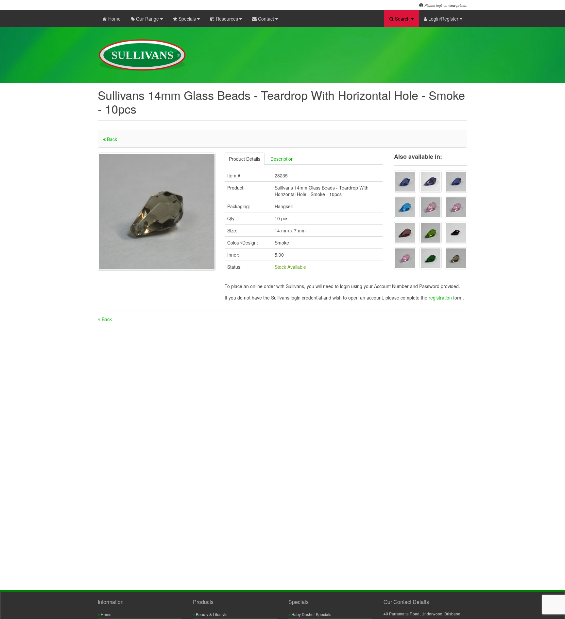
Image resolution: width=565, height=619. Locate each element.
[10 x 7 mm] (456, 182)
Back (111, 139)
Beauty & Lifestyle (211, 614)
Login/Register (443, 18)
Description (282, 158)
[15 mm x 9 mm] (405, 182)
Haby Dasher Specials (310, 614)
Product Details (244, 158)
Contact (266, 18)
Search (402, 18)
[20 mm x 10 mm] (430, 182)
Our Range (147, 18)
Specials (187, 18)
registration (441, 297)
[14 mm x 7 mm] (456, 207)
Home (114, 18)
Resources (226, 18)
